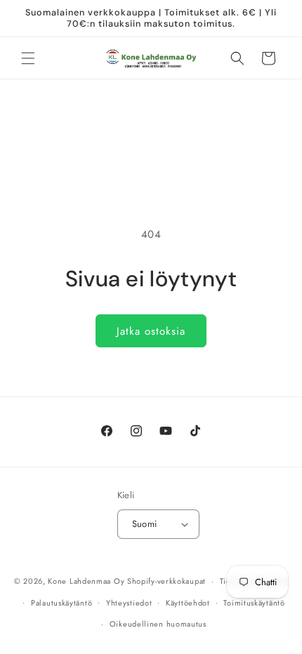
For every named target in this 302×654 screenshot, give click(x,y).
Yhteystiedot (129, 602)
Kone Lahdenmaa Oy (86, 581)
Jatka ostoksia (151, 331)
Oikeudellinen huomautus (158, 623)
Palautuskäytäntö (61, 602)
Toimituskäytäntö (253, 602)
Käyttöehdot (188, 602)
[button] (28, 58)
